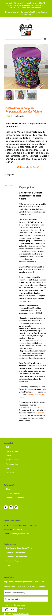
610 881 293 (18, 529)
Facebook (25, 407)
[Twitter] (11, 507)
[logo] (26, 24)
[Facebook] (6, 507)
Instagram (35, 407)
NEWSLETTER (16, 8)
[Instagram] (16, 507)
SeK (16, 175)
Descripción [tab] (8, 185)
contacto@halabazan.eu (19, 534)
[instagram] (28, 20)
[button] (9, 609)
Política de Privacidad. (21, 614)
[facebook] (24, 20)
